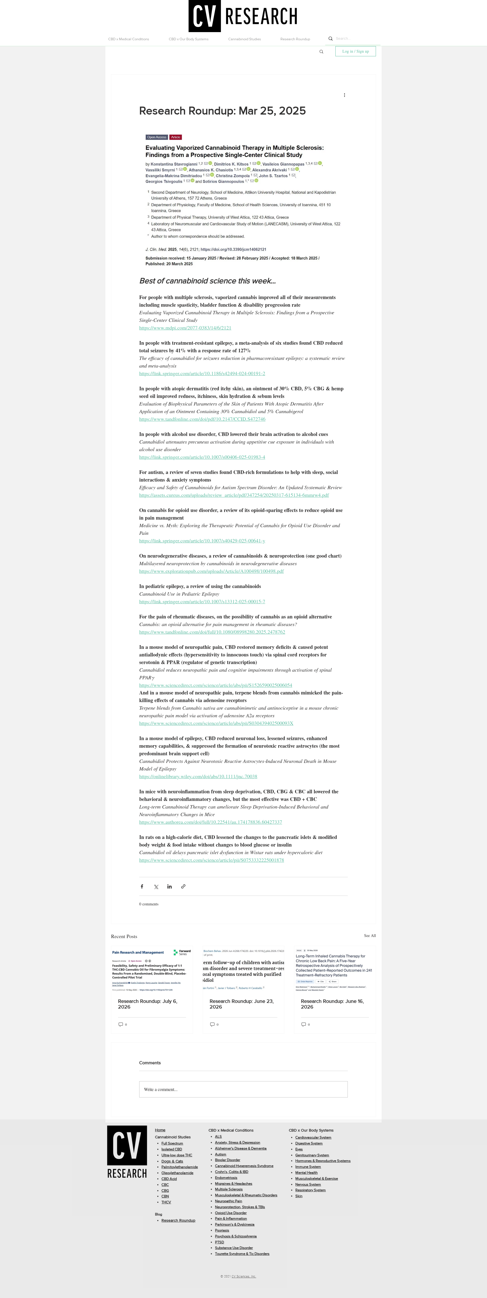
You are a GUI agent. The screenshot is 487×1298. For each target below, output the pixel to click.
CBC (165, 1185)
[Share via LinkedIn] (169, 886)
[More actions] (344, 95)
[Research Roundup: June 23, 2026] (243, 969)
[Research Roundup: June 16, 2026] (335, 969)
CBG (165, 1190)
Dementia (259, 1148)
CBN (165, 1196)
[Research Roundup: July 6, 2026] (152, 969)
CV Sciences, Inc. (244, 1277)
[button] (134, 39)
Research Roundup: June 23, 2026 (242, 1004)
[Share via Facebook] (142, 886)
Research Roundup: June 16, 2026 (332, 1004)
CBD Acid (169, 1179)
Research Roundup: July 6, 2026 (147, 1004)
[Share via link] (183, 886)
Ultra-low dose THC (176, 1155)
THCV (166, 1202)
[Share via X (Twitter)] (155, 886)
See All (370, 935)
